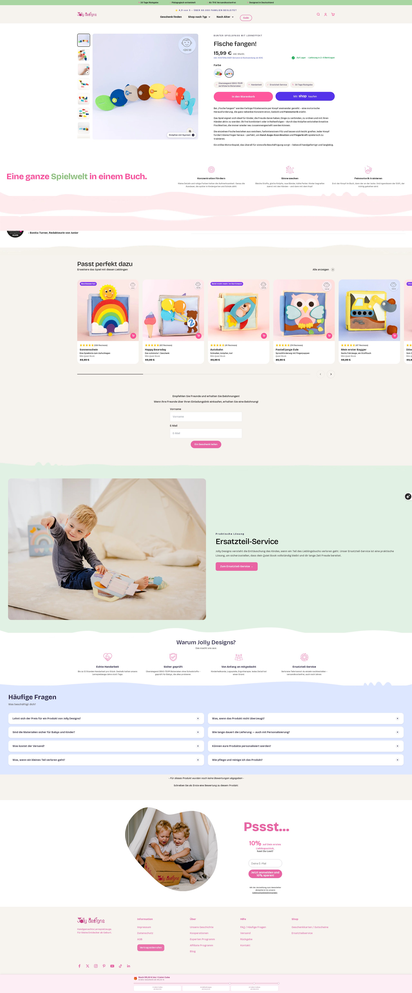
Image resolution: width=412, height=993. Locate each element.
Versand (245, 933)
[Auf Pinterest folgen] (104, 966)
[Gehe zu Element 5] (83, 98)
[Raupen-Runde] (218, 73)
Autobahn (216, 349)
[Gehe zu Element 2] (83, 54)
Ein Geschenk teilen (206, 444)
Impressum (144, 927)
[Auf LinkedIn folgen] (128, 966)
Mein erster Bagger (353, 349)
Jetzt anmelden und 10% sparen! (265, 874)
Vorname (175, 409)
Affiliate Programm (201, 945)
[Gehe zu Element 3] (83, 69)
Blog (193, 951)
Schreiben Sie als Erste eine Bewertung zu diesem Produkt (206, 785)
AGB (139, 939)
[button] (108, 345)
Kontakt (245, 945)
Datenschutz (145, 933)
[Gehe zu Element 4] (83, 84)
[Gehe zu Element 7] (83, 128)
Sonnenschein (89, 349)
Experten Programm (202, 939)
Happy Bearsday (155, 349)
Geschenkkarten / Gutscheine (310, 927)
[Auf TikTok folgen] (120, 966)
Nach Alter (223, 16)
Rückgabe (246, 939)
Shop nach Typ (197, 16)
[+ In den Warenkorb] (133, 336)
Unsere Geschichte (201, 927)
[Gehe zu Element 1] (83, 40)
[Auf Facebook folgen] (79, 966)
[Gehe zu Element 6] (83, 113)
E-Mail (173, 425)
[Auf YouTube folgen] (112, 966)
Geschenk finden (171, 16)
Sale (246, 17)
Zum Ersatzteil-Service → (236, 566)
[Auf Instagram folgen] (96, 966)
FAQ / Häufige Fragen (253, 927)
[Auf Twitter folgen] (87, 966)
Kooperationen (199, 933)
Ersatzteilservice (302, 933)
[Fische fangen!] (229, 73)
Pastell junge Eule (287, 349)
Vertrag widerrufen (151, 947)
